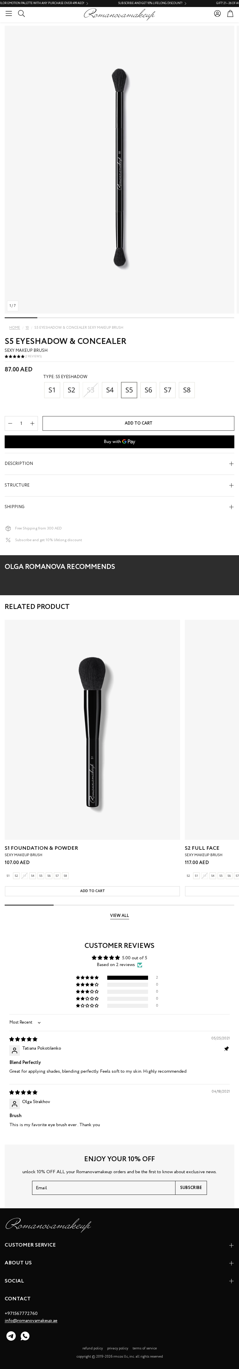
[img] (23, 1039)
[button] (9, 13)
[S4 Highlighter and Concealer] (110, 390)
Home (14, 327)
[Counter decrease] (10, 423)
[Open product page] (92, 730)
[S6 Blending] (148, 390)
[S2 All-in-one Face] (71, 390)
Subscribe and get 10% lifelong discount (48, 540)
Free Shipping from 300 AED (38, 528)
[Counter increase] (32, 423)
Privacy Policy (117, 1348)
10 (27, 327)
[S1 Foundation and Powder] (52, 390)
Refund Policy (92, 1348)
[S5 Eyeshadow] (129, 390)
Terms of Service (145, 1348)
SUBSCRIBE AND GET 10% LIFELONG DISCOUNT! (128, 3)
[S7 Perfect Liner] (168, 390)
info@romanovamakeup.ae (31, 1320)
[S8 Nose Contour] (187, 390)
